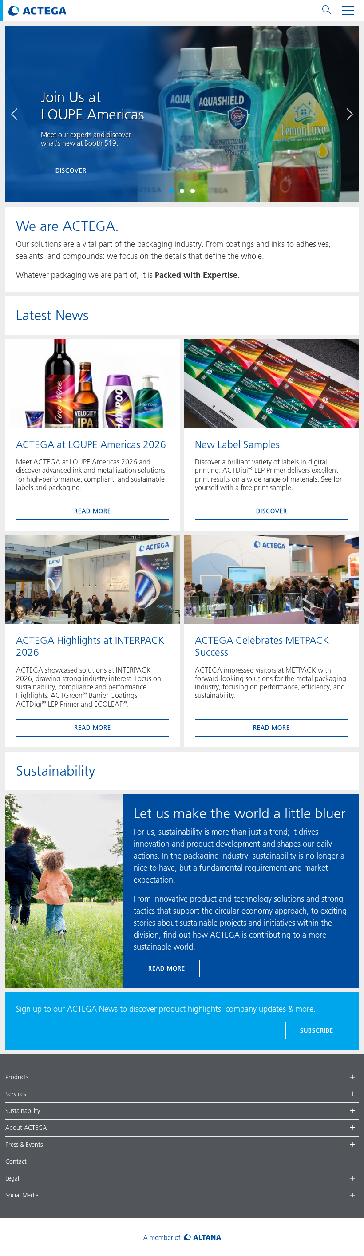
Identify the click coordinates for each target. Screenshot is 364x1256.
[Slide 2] (182, 191)
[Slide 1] (171, 191)
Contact (16, 1161)
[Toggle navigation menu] (348, 10)
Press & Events (24, 1145)
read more (92, 511)
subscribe (316, 1030)
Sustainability (22, 1111)
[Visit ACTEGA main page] (37, 11)
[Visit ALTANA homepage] (182, 1237)
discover (71, 170)
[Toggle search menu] (326, 10)
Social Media (22, 1195)
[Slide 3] (192, 191)
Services (15, 1094)
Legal (12, 1178)
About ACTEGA (26, 1128)
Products (16, 1077)
